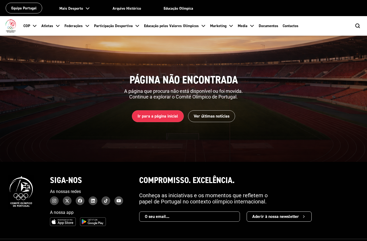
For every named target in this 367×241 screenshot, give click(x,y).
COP (26, 25)
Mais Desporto (71, 8)
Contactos (290, 25)
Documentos (268, 25)
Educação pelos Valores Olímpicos (171, 25)
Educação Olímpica (178, 8)
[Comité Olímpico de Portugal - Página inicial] (11, 25)
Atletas (47, 25)
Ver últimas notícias (211, 116)
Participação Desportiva (113, 25)
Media (242, 25)
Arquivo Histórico (127, 8)
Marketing (218, 25)
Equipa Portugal (24, 8)
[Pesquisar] (357, 26)
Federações (73, 25)
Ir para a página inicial (158, 116)
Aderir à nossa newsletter (275, 216)
